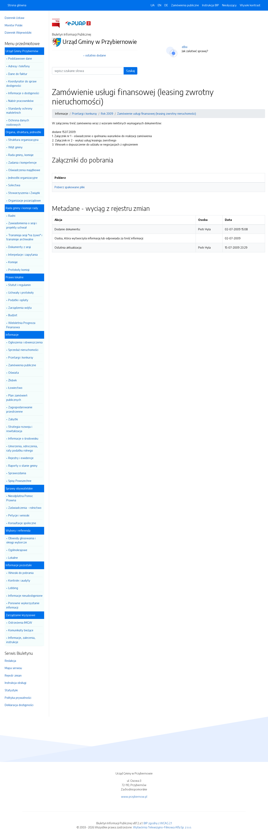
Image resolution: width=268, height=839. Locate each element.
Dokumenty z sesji (19, 247)
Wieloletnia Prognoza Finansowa (20, 325)
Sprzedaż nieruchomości (23, 349)
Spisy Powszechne (19, 480)
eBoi (184, 47)
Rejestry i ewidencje (21, 458)
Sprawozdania (17, 473)
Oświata (13, 372)
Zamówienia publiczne (22, 365)
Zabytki (13, 419)
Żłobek (12, 380)
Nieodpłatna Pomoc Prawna (19, 498)
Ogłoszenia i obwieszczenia (25, 342)
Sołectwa (14, 185)
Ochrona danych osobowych (17, 122)
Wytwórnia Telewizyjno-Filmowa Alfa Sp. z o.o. (162, 827)
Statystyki (11, 690)
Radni (11, 215)
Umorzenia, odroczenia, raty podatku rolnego (22, 448)
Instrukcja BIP (210, 5)
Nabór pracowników (21, 100)
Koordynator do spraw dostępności (21, 83)
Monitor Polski (13, 25)
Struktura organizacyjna (23, 139)
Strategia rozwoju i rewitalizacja (19, 429)
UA (153, 5)
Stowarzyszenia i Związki (24, 193)
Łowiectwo (15, 387)
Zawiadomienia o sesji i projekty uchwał (21, 225)
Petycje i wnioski (18, 515)
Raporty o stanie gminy (22, 465)
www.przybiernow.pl (134, 796)
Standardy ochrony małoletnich (19, 110)
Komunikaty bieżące (20, 630)
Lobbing (13, 588)
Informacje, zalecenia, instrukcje (20, 640)
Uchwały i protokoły (21, 292)
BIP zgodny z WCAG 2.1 (158, 823)
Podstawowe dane (20, 58)
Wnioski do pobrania (21, 572)
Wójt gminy (15, 147)
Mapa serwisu (13, 668)
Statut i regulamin (19, 285)
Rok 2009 (107, 113)
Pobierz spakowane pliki (70, 187)
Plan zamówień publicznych (16, 397)
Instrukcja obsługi (15, 682)
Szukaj (130, 71)
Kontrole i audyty (19, 580)
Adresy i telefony (19, 66)
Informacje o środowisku (23, 438)
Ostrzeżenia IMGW (20, 622)
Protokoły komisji (18, 269)
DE (166, 5)
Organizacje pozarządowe (24, 200)
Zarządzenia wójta (20, 307)
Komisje (13, 262)
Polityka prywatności (18, 697)
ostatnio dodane (95, 55)
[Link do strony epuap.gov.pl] (78, 23)
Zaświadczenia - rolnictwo (24, 507)
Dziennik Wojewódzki (18, 32)
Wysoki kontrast (250, 5)
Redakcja (10, 660)
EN (159, 5)
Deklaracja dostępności (19, 705)
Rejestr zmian (13, 675)
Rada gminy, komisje (21, 155)
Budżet (12, 315)
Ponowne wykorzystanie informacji (22, 605)
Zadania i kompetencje (22, 162)
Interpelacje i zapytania (23, 254)
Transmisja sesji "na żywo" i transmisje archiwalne (24, 237)
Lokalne (13, 557)
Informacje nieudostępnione (25, 595)
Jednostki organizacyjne (23, 177)
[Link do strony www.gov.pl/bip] (58, 23)
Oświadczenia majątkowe (24, 170)
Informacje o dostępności (23, 93)
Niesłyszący (229, 5)
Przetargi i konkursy (20, 357)
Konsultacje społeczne (22, 523)
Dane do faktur (17, 74)
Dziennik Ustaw (14, 17)
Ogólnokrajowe (17, 550)
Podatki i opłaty (18, 300)
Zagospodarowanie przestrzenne (19, 409)
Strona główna (17, 5)
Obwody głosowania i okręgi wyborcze (21, 540)
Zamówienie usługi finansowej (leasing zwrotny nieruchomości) (156, 113)
